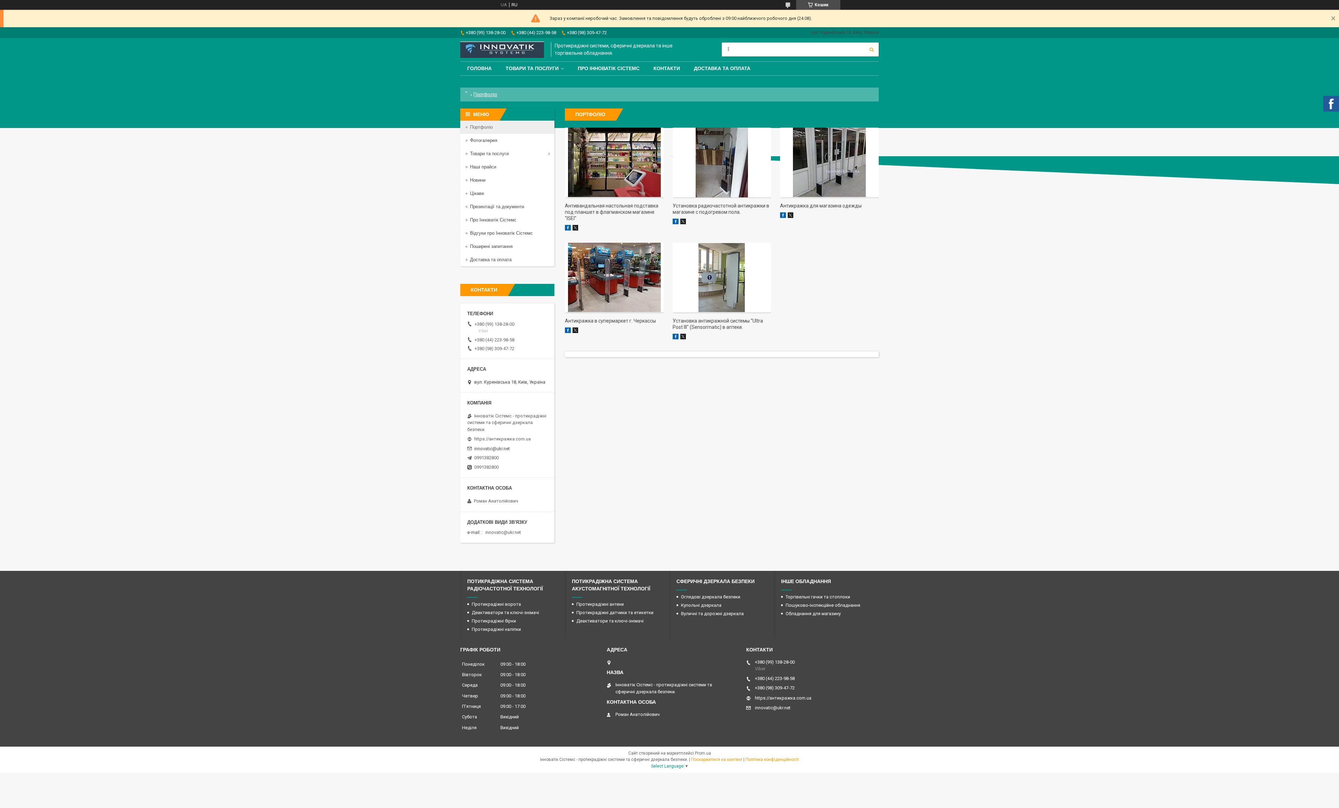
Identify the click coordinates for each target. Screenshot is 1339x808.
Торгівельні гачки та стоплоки (818, 596)
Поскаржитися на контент (716, 759)
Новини (477, 180)
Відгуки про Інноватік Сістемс (501, 233)
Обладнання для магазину (813, 613)
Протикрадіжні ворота (496, 604)
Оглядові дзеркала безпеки (710, 596)
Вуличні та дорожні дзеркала (712, 613)
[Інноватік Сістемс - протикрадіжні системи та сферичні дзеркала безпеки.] (502, 49)
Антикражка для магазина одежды (821, 206)
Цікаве (477, 193)
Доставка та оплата (722, 68)
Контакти (666, 68)
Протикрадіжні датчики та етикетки (614, 612)
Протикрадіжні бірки (494, 621)
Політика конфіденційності (772, 759)
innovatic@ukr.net (492, 448)
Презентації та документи (497, 206)
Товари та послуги (532, 68)
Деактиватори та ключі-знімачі (505, 612)
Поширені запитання (491, 246)
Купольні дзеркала (701, 605)
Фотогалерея (483, 140)
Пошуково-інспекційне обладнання (823, 605)
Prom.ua (703, 753)
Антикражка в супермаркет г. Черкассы (610, 321)
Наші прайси (483, 166)
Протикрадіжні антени (600, 604)
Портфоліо (481, 127)
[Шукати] (872, 49)
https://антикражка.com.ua (502, 438)
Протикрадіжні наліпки (496, 629)
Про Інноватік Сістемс (609, 68)
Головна (479, 68)
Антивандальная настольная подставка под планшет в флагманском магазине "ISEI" (611, 212)
